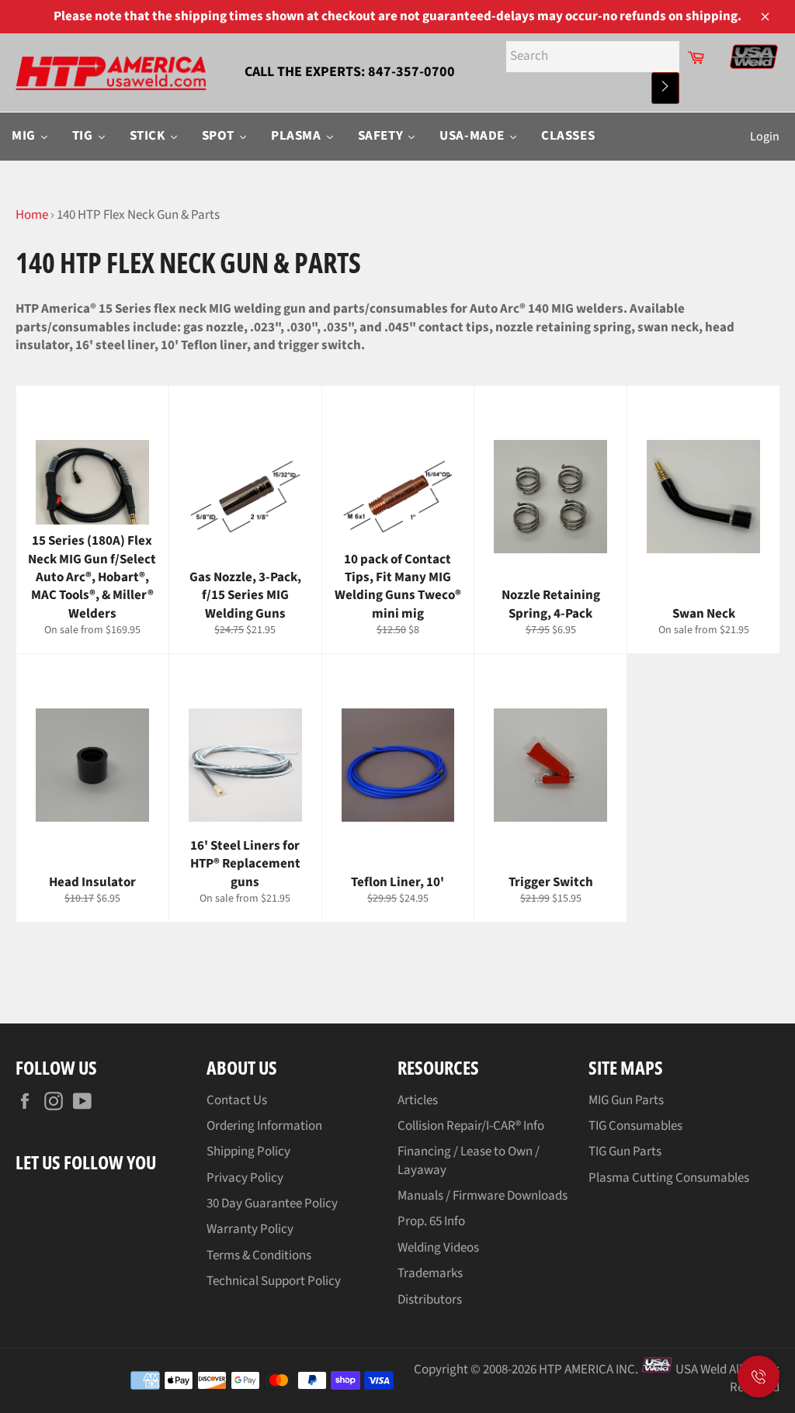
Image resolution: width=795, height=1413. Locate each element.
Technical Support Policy (274, 1281)
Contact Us (237, 1100)
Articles (418, 1100)
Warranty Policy (250, 1229)
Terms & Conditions (259, 1255)
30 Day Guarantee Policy (272, 1203)
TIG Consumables (635, 1126)
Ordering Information (264, 1126)
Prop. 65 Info (431, 1221)
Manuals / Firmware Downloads (483, 1195)
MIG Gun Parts (626, 1100)
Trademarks (430, 1273)
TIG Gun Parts (624, 1151)
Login (764, 136)
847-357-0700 (411, 71)
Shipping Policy (248, 1151)
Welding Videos (438, 1247)
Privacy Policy (245, 1178)
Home (32, 215)
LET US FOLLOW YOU (86, 1162)
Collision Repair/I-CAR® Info (471, 1126)
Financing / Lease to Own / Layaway (469, 1160)
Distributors (430, 1299)
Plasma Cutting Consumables (668, 1178)
